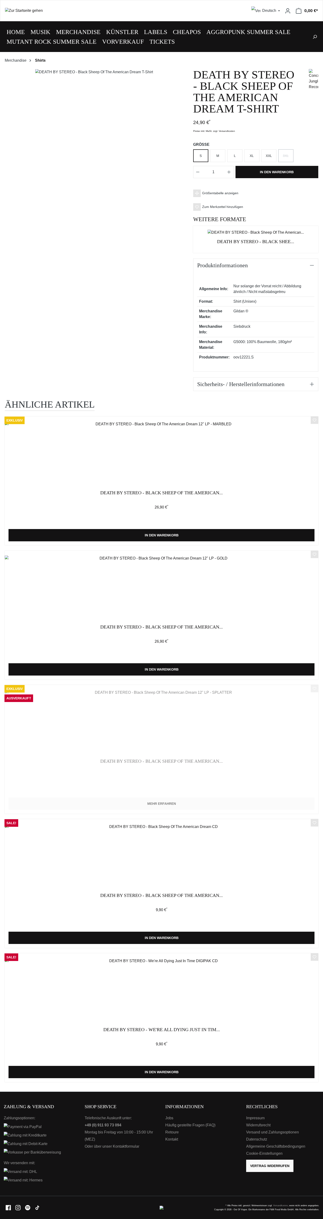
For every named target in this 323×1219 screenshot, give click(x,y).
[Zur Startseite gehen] (81, 11)
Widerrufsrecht (258, 1125)
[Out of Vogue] (161, 1207)
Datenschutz (256, 1139)
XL (252, 156)
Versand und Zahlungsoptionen (272, 1132)
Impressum (255, 1118)
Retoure (172, 1132)
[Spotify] (28, 1207)
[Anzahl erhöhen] (229, 172)
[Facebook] (9, 1207)
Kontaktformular (126, 1146)
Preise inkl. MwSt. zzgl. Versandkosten (214, 131)
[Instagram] (18, 1207)
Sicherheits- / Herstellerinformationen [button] (240, 384)
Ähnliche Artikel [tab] (50, 404)
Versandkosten (280, 1205)
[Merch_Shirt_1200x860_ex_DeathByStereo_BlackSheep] (94, 72)
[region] (94, 76)
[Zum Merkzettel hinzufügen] (314, 421)
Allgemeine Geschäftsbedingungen (275, 1146)
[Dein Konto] (288, 10)
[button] (255, 193)
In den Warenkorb (277, 172)
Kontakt (171, 1139)
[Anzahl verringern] (197, 172)
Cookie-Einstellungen (264, 1153)
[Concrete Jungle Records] (313, 79)
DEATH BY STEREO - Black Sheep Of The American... (161, 492)
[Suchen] (314, 36)
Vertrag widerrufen (269, 1166)
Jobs (169, 1118)
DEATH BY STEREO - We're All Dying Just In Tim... (161, 1029)
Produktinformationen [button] (222, 265)
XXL (269, 156)
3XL (288, 158)
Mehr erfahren (161, 803)
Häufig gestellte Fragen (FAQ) (190, 1125)
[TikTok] (37, 1207)
